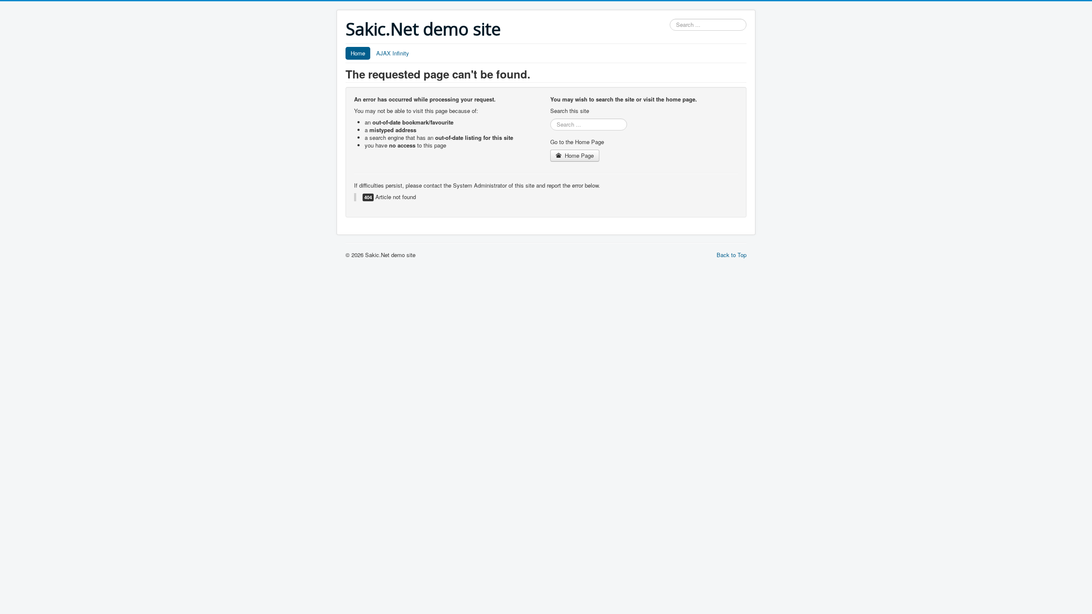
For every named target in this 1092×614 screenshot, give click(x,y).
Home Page (578, 155)
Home (358, 53)
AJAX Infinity (392, 53)
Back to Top (731, 255)
